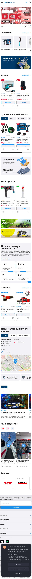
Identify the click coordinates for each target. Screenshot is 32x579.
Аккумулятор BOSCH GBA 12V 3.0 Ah (22, 96)
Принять (18, 564)
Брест (4, 335)
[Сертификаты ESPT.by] (16, 161)
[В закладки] (13, 106)
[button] (15, 361)
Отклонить (18, 573)
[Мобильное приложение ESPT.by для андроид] (2, 542)
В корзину (8, 102)
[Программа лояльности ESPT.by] (16, 170)
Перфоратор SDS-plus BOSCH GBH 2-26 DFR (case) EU (7, 202)
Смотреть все (25, 32)
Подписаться (16, 507)
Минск (13, 335)
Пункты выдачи (23, 335)
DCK (2, 306)
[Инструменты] (7, 42)
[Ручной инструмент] (20, 42)
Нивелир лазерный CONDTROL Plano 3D (22, 308)
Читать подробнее (6, 259)
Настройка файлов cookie (18, 569)
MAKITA (3, 93)
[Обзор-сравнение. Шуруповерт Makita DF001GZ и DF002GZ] (14, 401)
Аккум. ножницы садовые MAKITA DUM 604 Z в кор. (8, 96)
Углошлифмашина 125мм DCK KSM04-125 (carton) (7, 308)
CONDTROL (19, 306)
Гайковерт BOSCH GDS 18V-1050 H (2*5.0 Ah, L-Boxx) (22, 139)
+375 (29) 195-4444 (20, 342)
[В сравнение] (3, 106)
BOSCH (18, 93)
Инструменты (7, 49)
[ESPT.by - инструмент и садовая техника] (10, 2)
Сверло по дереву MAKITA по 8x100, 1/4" (22, 202)
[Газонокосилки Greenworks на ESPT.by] (16, 223)
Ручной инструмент (20, 50)
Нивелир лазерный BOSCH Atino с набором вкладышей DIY (7, 139)
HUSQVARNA (21, 118)
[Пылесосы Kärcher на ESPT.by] (16, 233)
